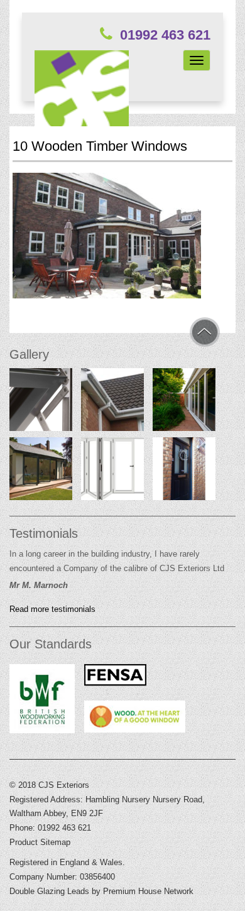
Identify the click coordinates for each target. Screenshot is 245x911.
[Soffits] (112, 402)
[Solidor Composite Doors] (184, 471)
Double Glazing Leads (49, 891)
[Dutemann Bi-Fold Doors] (40, 471)
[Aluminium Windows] (40, 402)
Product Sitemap (39, 842)
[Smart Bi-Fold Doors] (184, 402)
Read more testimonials (52, 609)
